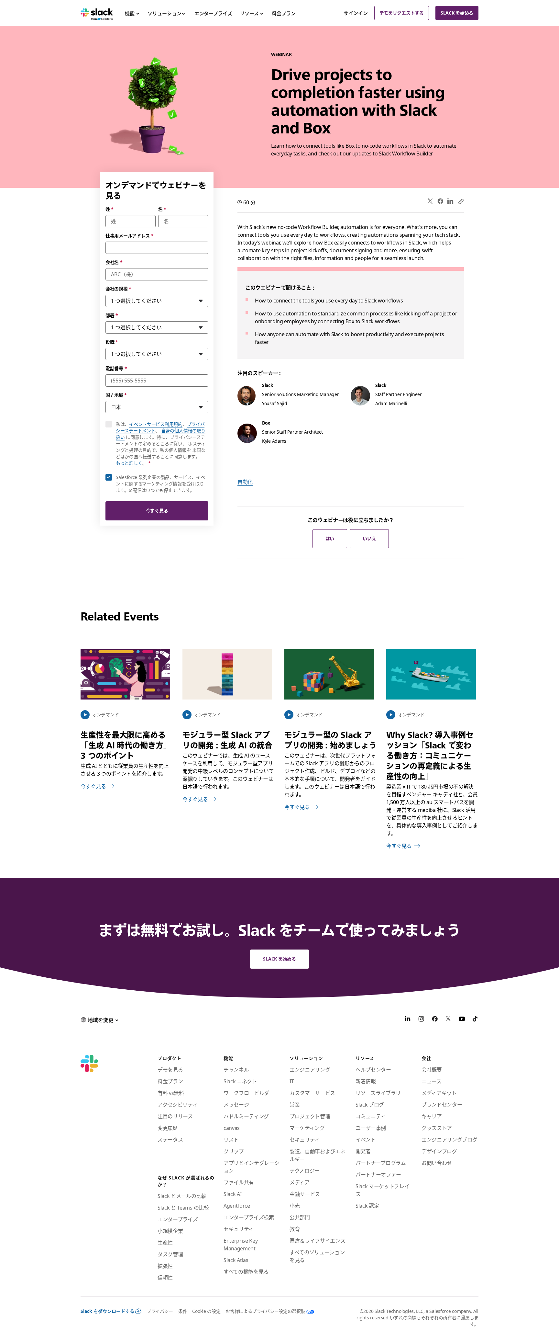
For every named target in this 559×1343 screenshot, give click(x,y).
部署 (111, 315)
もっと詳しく (129, 463)
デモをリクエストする (401, 13)
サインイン (356, 13)
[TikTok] (475, 1019)
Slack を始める (457, 13)
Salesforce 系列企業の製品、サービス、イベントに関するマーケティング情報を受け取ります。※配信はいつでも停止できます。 (160, 483)
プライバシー (160, 1311)
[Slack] (97, 13)
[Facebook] (440, 201)
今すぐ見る (157, 510)
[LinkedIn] (450, 201)
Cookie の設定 (206, 1311)
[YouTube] (462, 1019)
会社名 (114, 262)
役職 (111, 342)
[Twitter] (430, 201)
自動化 (245, 481)
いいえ (369, 538)
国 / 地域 (116, 395)
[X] (448, 1019)
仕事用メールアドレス (129, 236)
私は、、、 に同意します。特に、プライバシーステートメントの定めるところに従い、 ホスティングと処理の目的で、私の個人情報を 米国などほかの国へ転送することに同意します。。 (162, 443)
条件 (182, 1311)
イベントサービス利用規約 (155, 424)
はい (329, 538)
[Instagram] (421, 1019)
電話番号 (116, 368)
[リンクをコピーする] (461, 201)
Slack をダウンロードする (107, 1311)
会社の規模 (118, 289)
